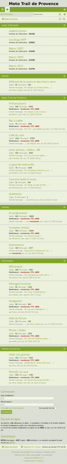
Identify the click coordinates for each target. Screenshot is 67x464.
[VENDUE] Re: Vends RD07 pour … (38, 363)
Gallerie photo (18, 31)
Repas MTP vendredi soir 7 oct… (37, 251)
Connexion (8, 14)
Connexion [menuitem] (65, 10)
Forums (8, 10)
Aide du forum (18, 318)
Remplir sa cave (18, 372)
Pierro (14, 312)
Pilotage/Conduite (20, 284)
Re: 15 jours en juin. (32, 236)
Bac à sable (16, 120)
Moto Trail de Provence (14, 97)
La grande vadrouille (21, 164)
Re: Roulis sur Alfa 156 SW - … (36, 185)
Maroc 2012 (16, 66)
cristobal (15, 158)
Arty (23, 455)
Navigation (15, 301)
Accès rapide (3, 10)
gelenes (15, 278)
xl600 (37, 109)
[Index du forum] (33, 3)
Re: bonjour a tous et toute (34, 112)
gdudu (12, 443)
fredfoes (15, 173)
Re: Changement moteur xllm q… (37, 275)
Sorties (5, 207)
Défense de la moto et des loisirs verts (32, 81)
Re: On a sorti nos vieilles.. (35, 156)
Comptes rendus (19, 227)
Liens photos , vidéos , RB (24, 150)
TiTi (32, 109)
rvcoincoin (25, 109)
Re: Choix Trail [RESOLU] (34, 292)
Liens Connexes (10, 25)
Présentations (17, 103)
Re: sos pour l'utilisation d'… (35, 309)
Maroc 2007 (16, 48)
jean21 (14, 114)
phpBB (26, 452)
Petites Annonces (11, 348)
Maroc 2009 (16, 57)
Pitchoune (16, 188)
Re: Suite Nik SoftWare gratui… (36, 339)
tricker (32, 200)
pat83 (14, 341)
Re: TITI (27, 129)
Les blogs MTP (17, 39)
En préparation (18, 213)
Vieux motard (17, 90)
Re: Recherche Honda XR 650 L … (38, 380)
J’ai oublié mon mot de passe (12, 408)
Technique (7, 260)
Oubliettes (15, 194)
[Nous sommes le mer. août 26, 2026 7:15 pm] (60, 19)
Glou (14, 366)
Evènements (16, 245)
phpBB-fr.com (38, 458)
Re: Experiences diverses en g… (37, 170)
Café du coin (16, 135)
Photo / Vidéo (17, 330)
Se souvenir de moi (47, 408)
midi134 (39, 129)
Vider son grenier (19, 354)
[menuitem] (64, 19)
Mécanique (15, 266)
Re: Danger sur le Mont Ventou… (37, 88)
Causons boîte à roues (22, 179)
